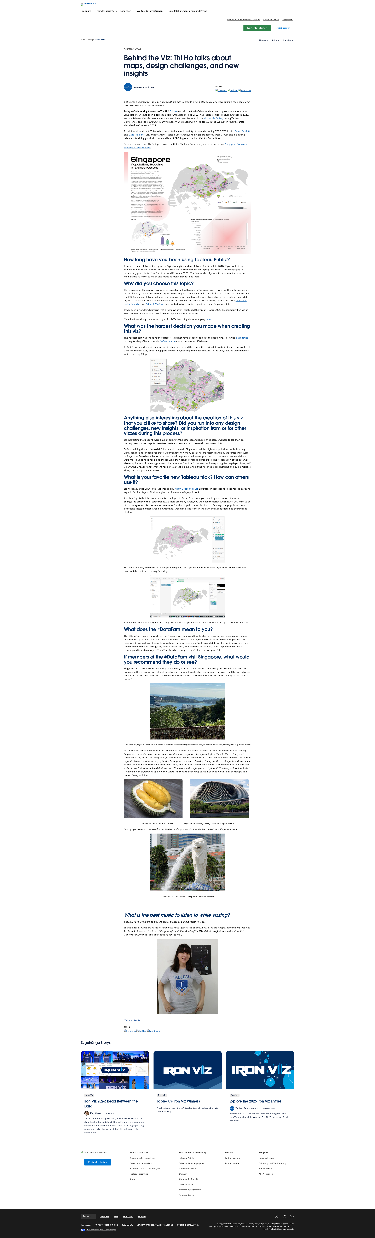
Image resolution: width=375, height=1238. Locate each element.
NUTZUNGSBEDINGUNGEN (106, 1225)
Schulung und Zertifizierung (272, 1163)
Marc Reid (241, 300)
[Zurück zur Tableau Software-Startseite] (93, 3)
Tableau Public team (145, 87)
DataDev (183, 1174)
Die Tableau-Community (192, 1152)
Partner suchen (232, 1158)
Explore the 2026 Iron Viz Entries (256, 1101)
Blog (91, 40)
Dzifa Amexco (136, 134)
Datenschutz (127, 1225)
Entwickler (128, 1216)
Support (263, 1152)
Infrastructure (168, 341)
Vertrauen (104, 1216)
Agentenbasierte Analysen (142, 1158)
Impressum (86, 1225)
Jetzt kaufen (283, 27)
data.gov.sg (242, 337)
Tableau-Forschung (139, 1174)
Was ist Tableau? (139, 1152)
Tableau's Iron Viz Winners (178, 1101)
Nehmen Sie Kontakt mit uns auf (243, 19)
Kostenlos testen (97, 1162)
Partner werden (232, 1163)
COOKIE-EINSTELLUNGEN (188, 1225)
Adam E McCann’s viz (186, 488)
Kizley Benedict (132, 304)
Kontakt (133, 1179)
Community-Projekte (189, 1179)
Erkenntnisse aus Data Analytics (145, 1168)
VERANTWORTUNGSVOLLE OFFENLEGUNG (155, 1225)
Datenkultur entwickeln (141, 1163)
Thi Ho (173, 111)
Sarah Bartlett (242, 131)
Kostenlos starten (257, 27)
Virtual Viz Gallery (213, 118)
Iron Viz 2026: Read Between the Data (111, 1104)
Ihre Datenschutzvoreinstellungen (101, 1229)
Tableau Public (99, 40)
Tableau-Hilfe (265, 1168)
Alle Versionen (266, 1174)
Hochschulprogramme (190, 1189)
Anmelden (287, 19)
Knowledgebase (267, 1158)
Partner (229, 1152)
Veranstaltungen (187, 1195)
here (208, 319)
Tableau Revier (186, 1184)
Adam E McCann (155, 304)
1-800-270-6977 (271, 19)
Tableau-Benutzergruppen (191, 1163)
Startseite (84, 40)
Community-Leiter (188, 1168)
